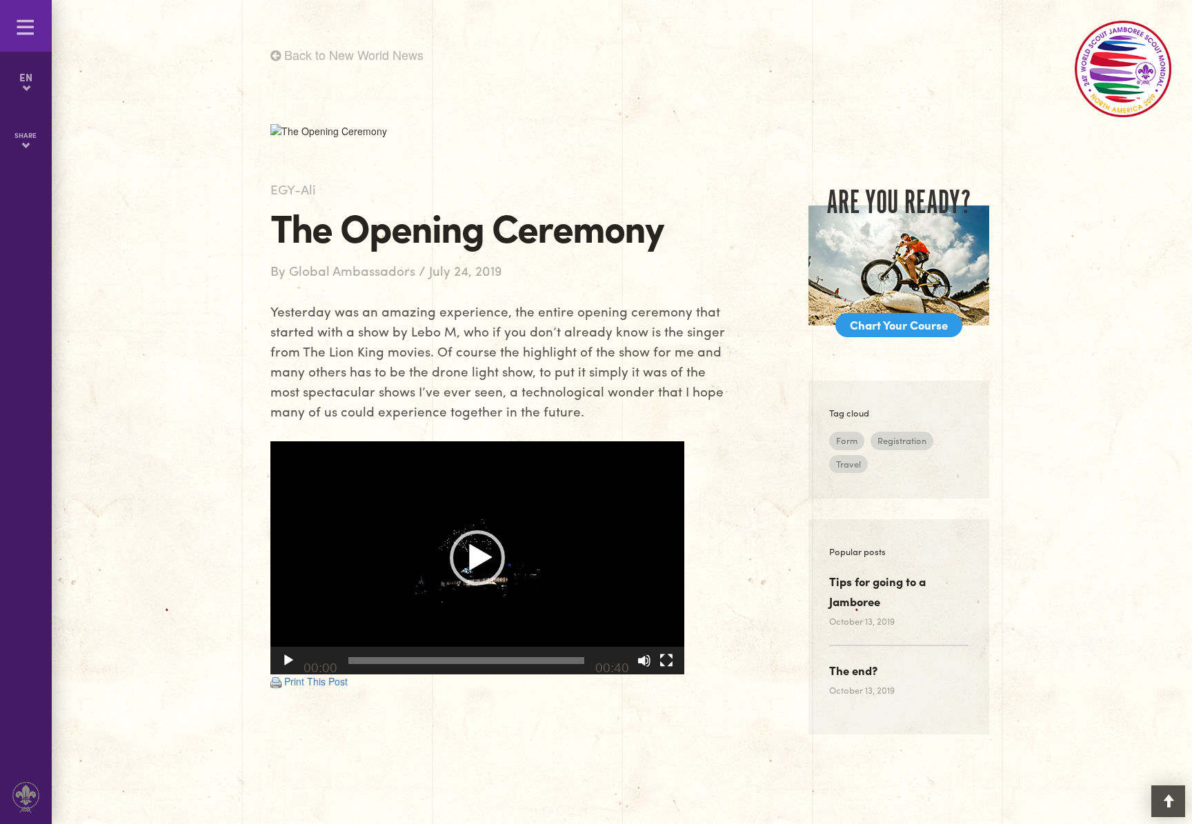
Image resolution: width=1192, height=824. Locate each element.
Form (846, 440)
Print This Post (316, 681)
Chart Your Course (899, 324)
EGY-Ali (293, 189)
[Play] (288, 660)
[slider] (466, 660)
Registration (901, 440)
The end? (853, 670)
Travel (848, 463)
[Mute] (644, 660)
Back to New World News (352, 54)
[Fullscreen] (666, 660)
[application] (477, 557)
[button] (477, 557)
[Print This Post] (275, 681)
